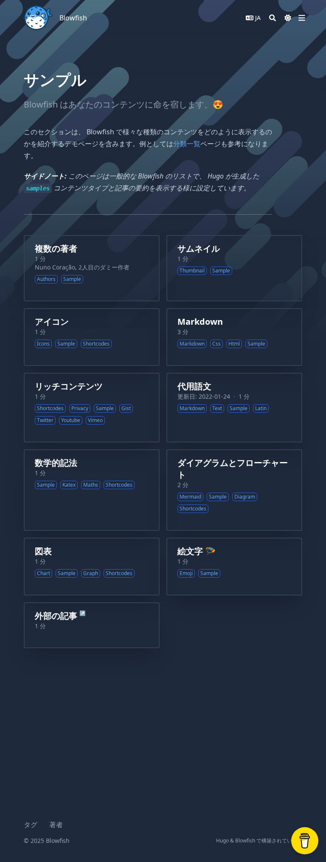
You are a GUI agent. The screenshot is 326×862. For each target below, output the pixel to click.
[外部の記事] (92, 625)
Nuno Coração (55, 267)
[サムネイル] (234, 268)
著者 (56, 824)
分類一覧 (186, 143)
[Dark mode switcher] (287, 17)
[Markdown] (234, 337)
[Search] (272, 17)
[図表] (92, 567)
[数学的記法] (92, 490)
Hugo (222, 840)
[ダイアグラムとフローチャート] (234, 490)
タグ (30, 824)
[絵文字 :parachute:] (234, 567)
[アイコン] (92, 337)
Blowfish (73, 18)
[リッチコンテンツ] (92, 408)
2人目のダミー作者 (104, 267)
